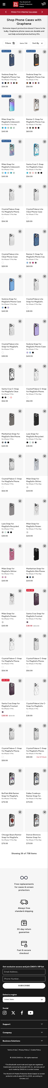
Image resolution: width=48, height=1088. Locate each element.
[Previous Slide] (6, 12)
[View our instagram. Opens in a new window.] (5, 1013)
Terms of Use (12, 1050)
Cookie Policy (36, 1050)
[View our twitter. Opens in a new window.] (13, 1013)
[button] (24, 1024)
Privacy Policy (24, 1050)
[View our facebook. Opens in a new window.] (22, 1013)
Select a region (10, 995)
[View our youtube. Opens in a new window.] (31, 1013)
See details (33, 12)
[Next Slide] (42, 12)
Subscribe (24, 986)
